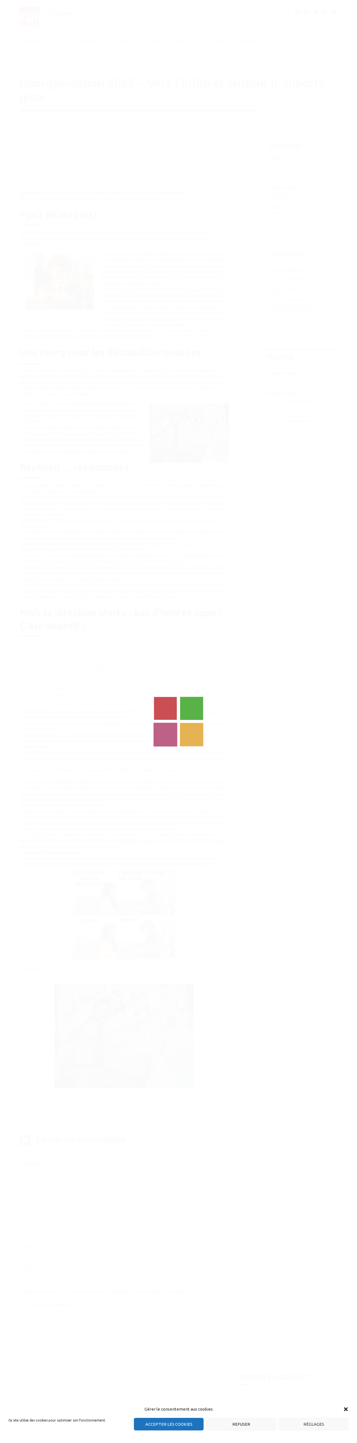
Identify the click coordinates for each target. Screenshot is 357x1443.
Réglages (313, 1424)
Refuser (241, 1424)
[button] (346, 1409)
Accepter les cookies (168, 1424)
